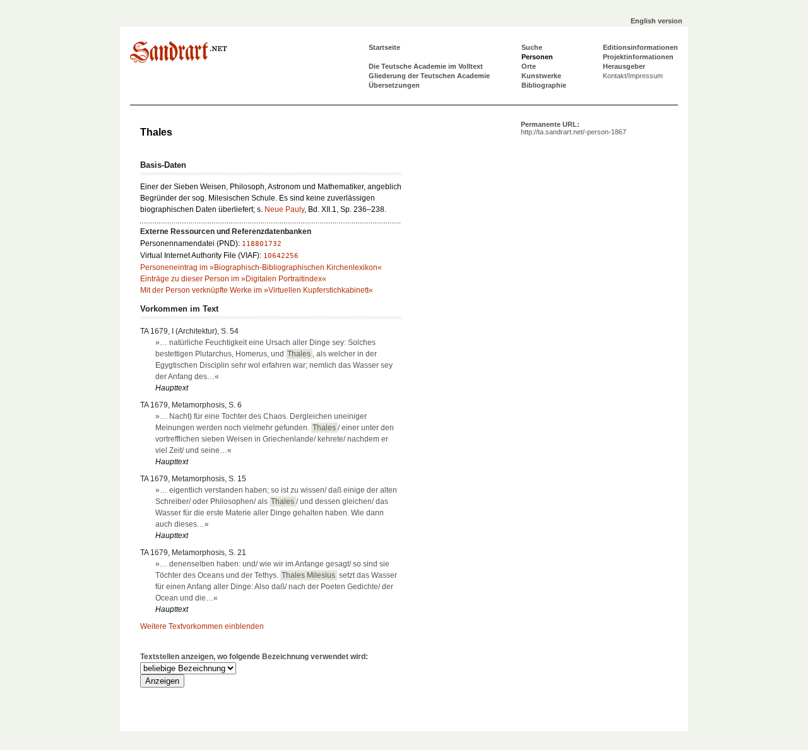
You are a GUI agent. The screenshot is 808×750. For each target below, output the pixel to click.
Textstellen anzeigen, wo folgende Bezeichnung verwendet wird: (254, 656)
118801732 (262, 244)
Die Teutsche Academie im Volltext (426, 66)
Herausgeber (624, 66)
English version (656, 21)
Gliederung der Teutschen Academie (429, 75)
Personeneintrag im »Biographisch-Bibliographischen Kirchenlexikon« (261, 267)
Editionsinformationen (640, 47)
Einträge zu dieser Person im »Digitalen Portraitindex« (233, 278)
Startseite (384, 47)
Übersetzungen (394, 85)
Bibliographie (543, 85)
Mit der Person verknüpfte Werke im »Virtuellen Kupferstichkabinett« (256, 290)
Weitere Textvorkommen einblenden (202, 626)
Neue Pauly (284, 209)
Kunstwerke (541, 75)
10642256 (281, 256)
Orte (528, 66)
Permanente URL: (573, 128)
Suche (531, 47)
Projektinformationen (638, 57)
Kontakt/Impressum (633, 75)
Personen (537, 57)
